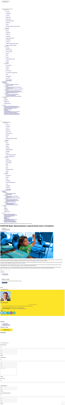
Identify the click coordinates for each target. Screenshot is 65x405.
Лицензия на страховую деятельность (13, 87)
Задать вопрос (4, 282)
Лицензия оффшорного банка (12, 84)
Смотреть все (8, 80)
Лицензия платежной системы (12, 94)
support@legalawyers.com (6, 325)
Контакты (6, 99)
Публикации (6, 101)
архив (1, 289)
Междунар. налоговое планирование (11, 113)
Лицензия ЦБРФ (9, 85)
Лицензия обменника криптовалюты (13, 96)
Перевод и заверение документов (11, 106)
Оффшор (6, 109)
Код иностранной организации (9, 215)
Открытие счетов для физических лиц (12, 114)
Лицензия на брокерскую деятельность (14, 91)
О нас (5, 206)
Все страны (4, 81)
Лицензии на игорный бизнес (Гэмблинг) (14, 88)
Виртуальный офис (8, 108)
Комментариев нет (3, 231)
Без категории (5, 273)
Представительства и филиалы (10, 112)
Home (1, 223)
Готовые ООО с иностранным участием (12, 107)
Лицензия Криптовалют (11, 95)
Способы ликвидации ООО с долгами (12, 111)
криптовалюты (5, 274)
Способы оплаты (7, 103)
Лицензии (4, 82)
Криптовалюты (7, 110)
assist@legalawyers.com (22, 308)
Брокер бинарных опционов (12, 92)
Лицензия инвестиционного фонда (13, 90)
